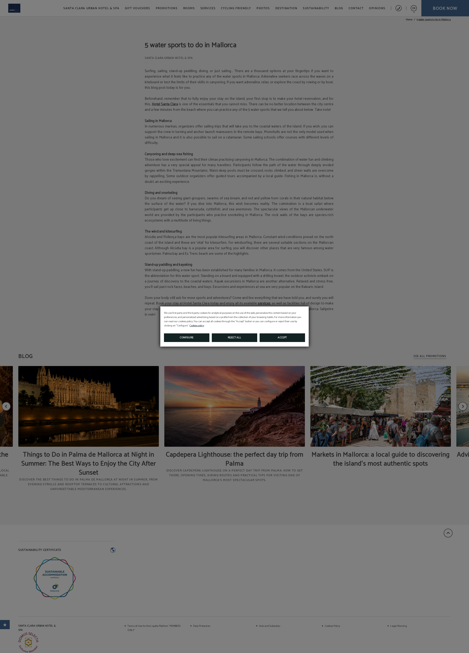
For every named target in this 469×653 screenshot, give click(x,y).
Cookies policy (196, 326)
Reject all (234, 338)
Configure (187, 338)
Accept (282, 338)
